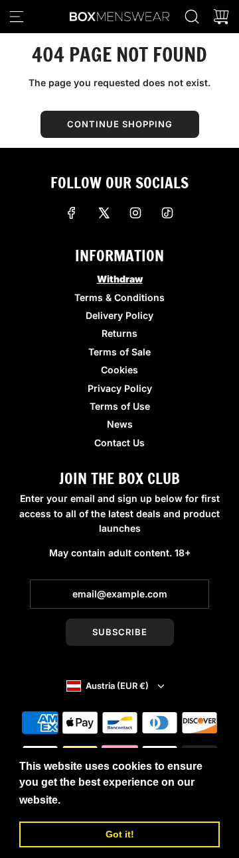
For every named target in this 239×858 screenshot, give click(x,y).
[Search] (191, 16)
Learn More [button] (93, 800)
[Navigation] (16, 16)
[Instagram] (135, 212)
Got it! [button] (120, 834)
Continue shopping (120, 124)
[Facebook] (71, 212)
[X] (103, 212)
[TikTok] (167, 212)
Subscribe (119, 632)
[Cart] (221, 16)
